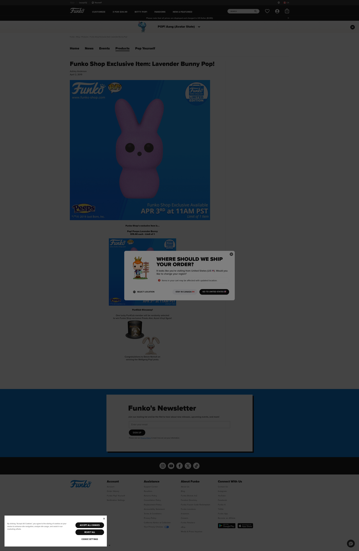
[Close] (104, 518)
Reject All (89, 532)
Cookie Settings (89, 539)
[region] (55, 531)
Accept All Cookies (90, 525)
